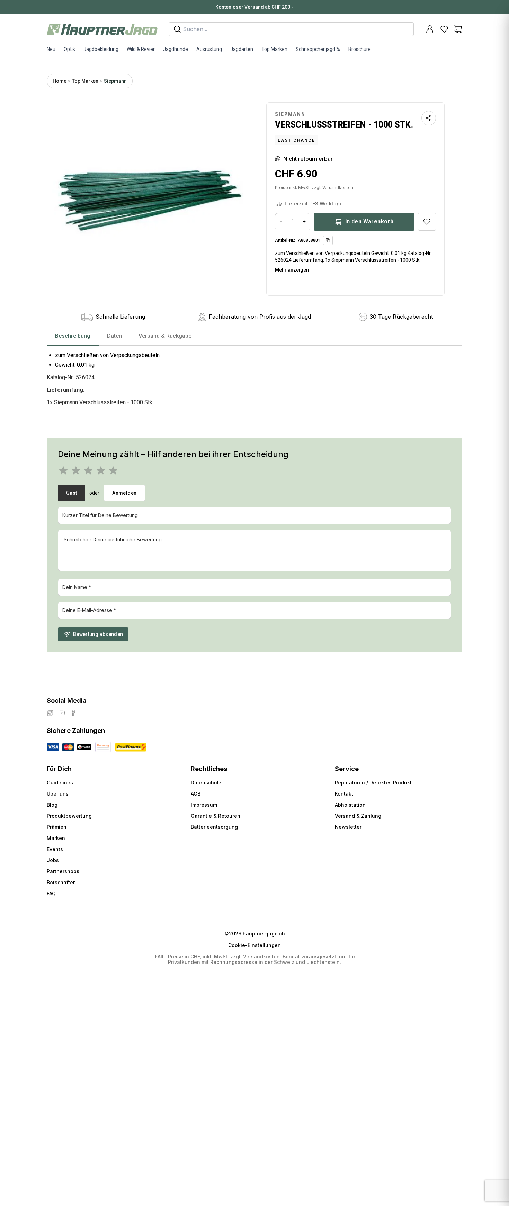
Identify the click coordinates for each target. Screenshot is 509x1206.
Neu (51, 49)
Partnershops (63, 871)
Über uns (58, 794)
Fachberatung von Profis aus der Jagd (260, 316)
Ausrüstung (209, 49)
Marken (56, 838)
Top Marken (274, 49)
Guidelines (60, 783)
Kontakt (344, 794)
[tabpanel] (254, 378)
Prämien (56, 827)
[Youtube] (62, 713)
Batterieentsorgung (214, 827)
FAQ (51, 893)
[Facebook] (73, 713)
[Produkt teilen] (428, 118)
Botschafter (61, 882)
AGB (195, 794)
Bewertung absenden (98, 634)
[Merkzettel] (444, 29)
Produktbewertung (69, 816)
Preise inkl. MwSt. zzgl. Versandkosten (314, 187)
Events (55, 849)
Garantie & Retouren (215, 816)
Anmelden (124, 493)
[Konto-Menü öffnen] (429, 29)
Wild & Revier (141, 49)
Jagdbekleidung (100, 49)
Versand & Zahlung (358, 816)
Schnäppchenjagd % (318, 49)
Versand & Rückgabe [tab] (165, 335)
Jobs (53, 860)
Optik (69, 49)
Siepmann (115, 81)
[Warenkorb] (458, 29)
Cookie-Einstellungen (254, 945)
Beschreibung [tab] (72, 335)
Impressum (204, 805)
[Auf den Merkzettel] (427, 222)
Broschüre (359, 49)
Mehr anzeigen (292, 270)
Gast (71, 493)
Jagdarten (241, 49)
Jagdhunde (175, 49)
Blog (52, 805)
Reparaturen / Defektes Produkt (373, 783)
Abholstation (350, 805)
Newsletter (348, 827)
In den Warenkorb (369, 221)
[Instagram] (50, 713)
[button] (149, 199)
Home (59, 81)
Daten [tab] (114, 335)
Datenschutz (206, 783)
